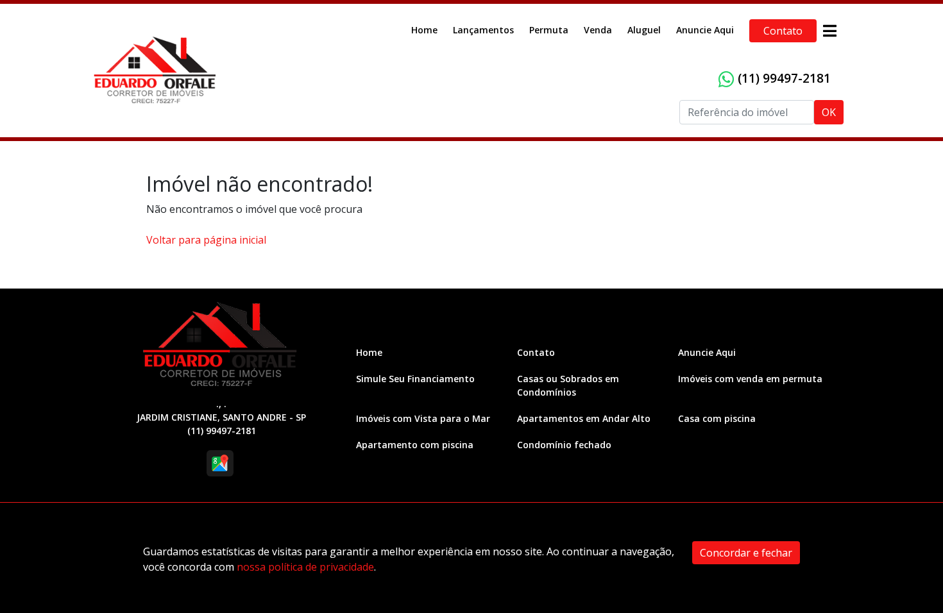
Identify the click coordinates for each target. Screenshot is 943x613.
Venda (598, 30)
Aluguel (644, 30)
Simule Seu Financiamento (415, 379)
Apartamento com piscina (414, 445)
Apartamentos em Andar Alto (583, 418)
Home (424, 30)
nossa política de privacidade (305, 567)
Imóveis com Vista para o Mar (423, 418)
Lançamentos (483, 30)
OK (829, 112)
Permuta (548, 30)
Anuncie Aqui (705, 30)
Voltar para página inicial (206, 240)
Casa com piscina (717, 418)
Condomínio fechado (564, 445)
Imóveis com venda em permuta (750, 379)
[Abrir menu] (829, 31)
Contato (783, 31)
